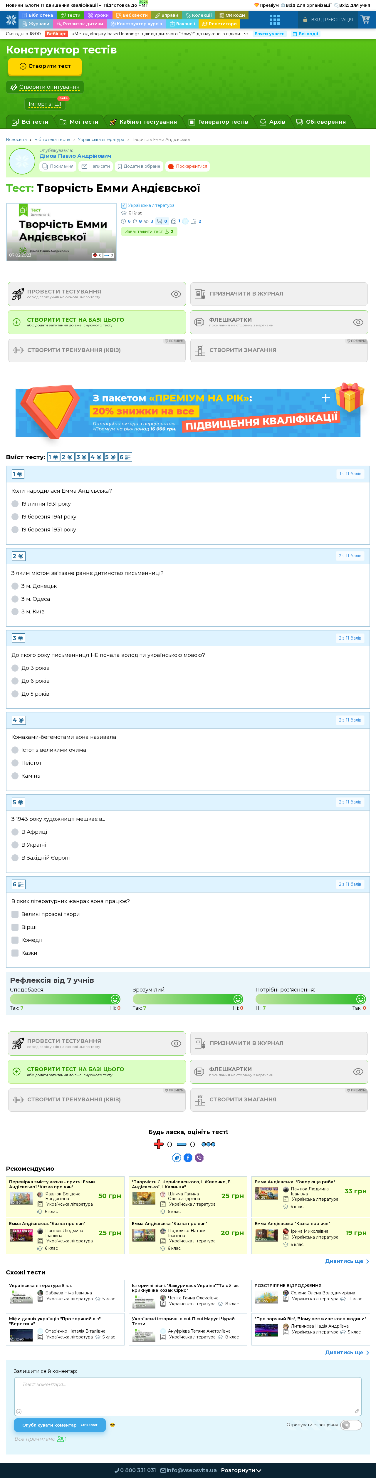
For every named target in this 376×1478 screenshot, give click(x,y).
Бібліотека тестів (52, 139)
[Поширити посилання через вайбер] (199, 1157)
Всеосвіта (16, 139)
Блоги (32, 5)
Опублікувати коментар (60, 1425)
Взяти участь (270, 33)
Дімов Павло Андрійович (75, 156)
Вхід (316, 19)
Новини (14, 5)
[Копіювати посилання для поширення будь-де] (176, 1157)
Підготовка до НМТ (126, 4)
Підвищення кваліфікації (71, 5)
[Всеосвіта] (11, 20)
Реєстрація (339, 19)
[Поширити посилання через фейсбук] (188, 1157)
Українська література (101, 139)
